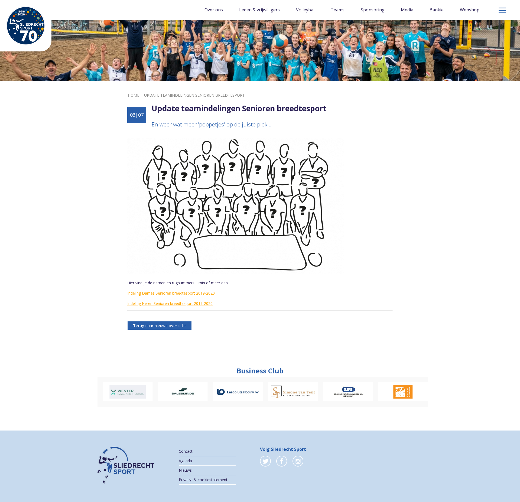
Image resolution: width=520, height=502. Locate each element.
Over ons (213, 10)
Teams (337, 10)
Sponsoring (373, 10)
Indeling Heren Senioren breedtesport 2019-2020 (170, 303)
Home (133, 95)
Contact (186, 451)
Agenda (185, 460)
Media (407, 10)
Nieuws (185, 470)
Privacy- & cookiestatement (203, 479)
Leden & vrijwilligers (259, 10)
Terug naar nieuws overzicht (159, 325)
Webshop (469, 10)
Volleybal (305, 10)
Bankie (437, 10)
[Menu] (502, 10)
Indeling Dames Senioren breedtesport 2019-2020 (171, 293)
